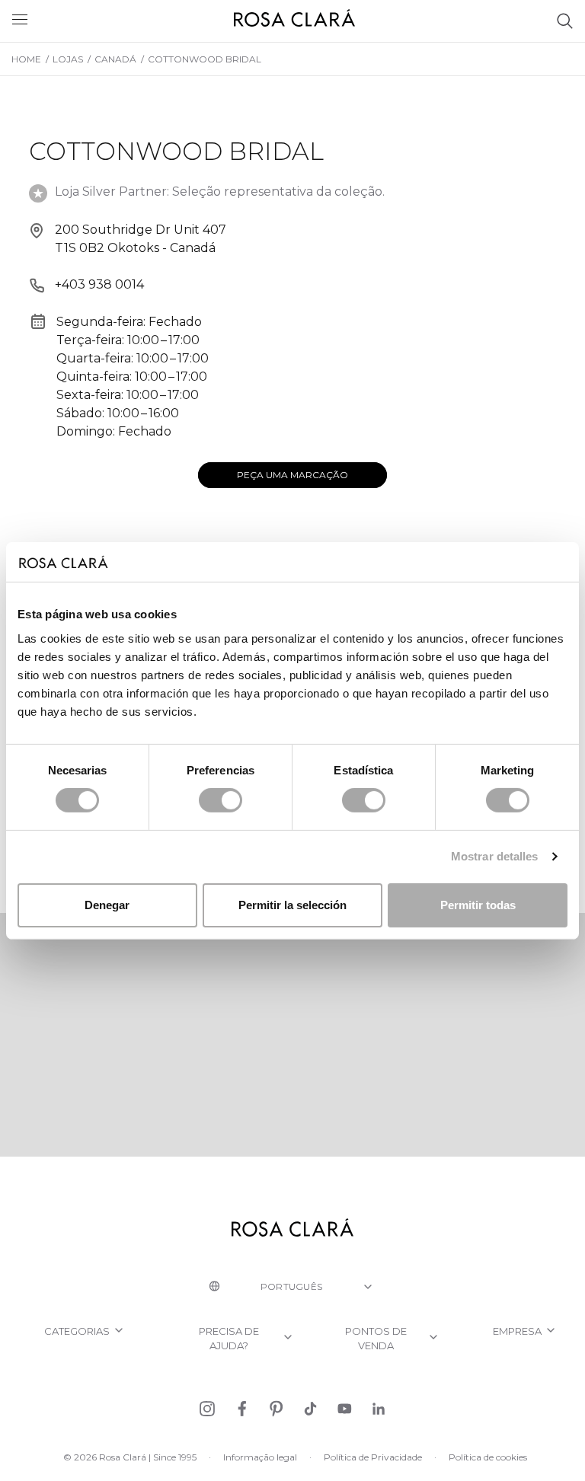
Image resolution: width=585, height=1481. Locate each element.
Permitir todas (478, 904)
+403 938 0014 (99, 284)
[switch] (220, 800)
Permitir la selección (292, 904)
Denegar (107, 904)
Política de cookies (488, 1457)
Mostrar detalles (495, 856)
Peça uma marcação (292, 474)
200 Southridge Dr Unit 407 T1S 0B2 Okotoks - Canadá (140, 238)
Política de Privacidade (373, 1457)
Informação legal (260, 1457)
